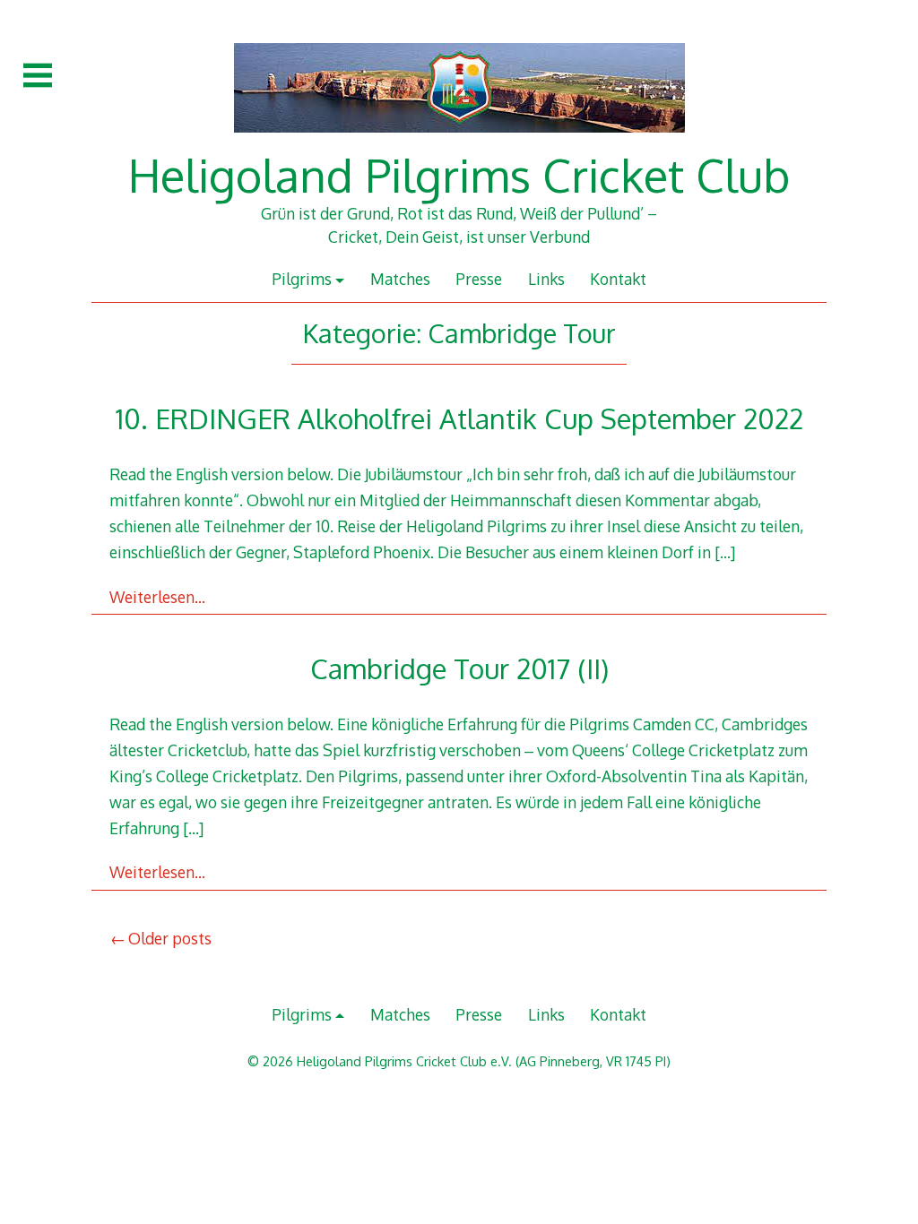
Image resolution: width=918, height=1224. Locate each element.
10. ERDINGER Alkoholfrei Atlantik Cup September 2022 (459, 418)
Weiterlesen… (157, 597)
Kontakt (618, 279)
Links (546, 279)
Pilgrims (302, 279)
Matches (400, 279)
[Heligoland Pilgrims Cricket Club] (459, 142)
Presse (478, 279)
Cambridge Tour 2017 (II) (459, 668)
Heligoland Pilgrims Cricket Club (459, 174)
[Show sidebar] (37, 75)
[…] (724, 552)
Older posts (170, 938)
